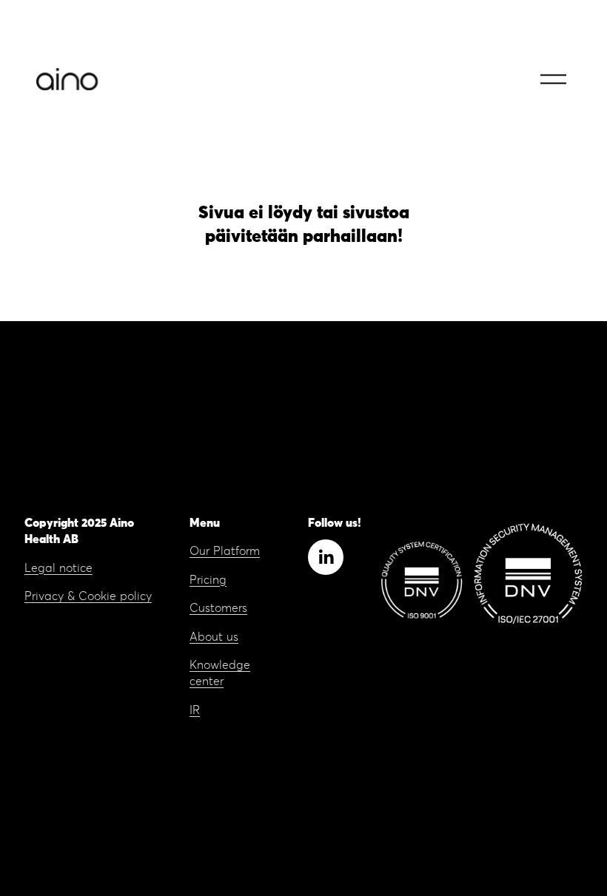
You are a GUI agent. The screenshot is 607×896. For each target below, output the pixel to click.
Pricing (208, 580)
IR (195, 710)
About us (214, 637)
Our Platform (225, 551)
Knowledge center (220, 673)
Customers (218, 608)
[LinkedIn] (325, 557)
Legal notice (58, 568)
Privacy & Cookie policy (88, 596)
